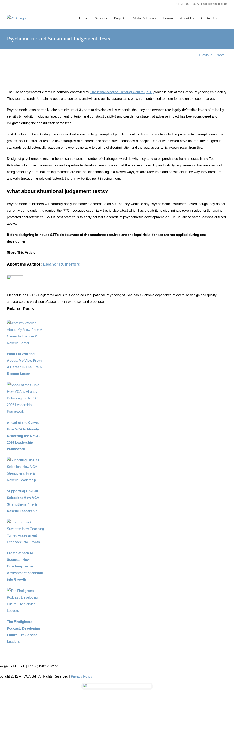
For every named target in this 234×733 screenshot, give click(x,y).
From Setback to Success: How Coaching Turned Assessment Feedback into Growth (25, 566)
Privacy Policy (81, 676)
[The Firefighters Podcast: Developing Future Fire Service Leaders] (25, 591)
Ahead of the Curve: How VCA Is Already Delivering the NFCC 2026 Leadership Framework (23, 436)
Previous (205, 55)
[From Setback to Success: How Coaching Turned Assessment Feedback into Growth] (25, 522)
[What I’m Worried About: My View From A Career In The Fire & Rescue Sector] (25, 323)
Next (220, 55)
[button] (225, 18)
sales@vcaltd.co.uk (215, 3)
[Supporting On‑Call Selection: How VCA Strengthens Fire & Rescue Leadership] (25, 460)
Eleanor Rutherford (61, 264)
